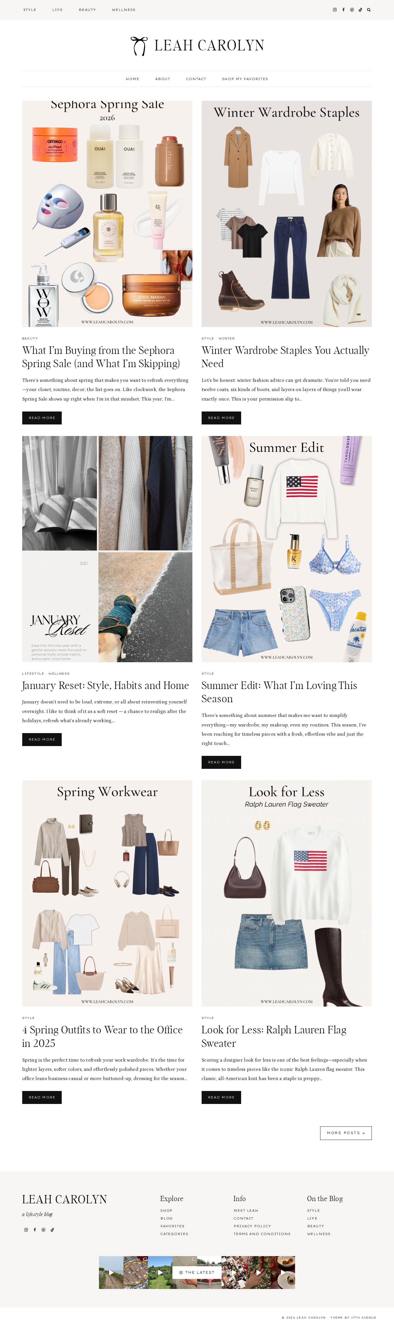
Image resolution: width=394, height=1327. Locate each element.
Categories (174, 1234)
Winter (227, 338)
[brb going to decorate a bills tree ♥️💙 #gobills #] (283, 1272)
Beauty (30, 338)
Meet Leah (246, 1211)
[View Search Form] (368, 9)
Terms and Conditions (262, 1234)
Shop (166, 1211)
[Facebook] (343, 10)
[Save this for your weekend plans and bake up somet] (160, 1272)
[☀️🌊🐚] (111, 1272)
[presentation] (107, 214)
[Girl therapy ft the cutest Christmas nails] (258, 1272)
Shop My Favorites (245, 79)
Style (208, 338)
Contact (196, 79)
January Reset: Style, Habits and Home (105, 686)
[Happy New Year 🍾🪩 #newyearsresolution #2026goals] (234, 1272)
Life (312, 1218)
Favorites (172, 1226)
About (162, 79)
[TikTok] (361, 10)
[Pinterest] (352, 10)
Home (132, 79)
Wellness (124, 10)
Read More (45, 420)
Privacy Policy (252, 1226)
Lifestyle (33, 673)
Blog (166, 1218)
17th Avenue (363, 1317)
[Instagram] (335, 10)
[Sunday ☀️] (135, 1272)
